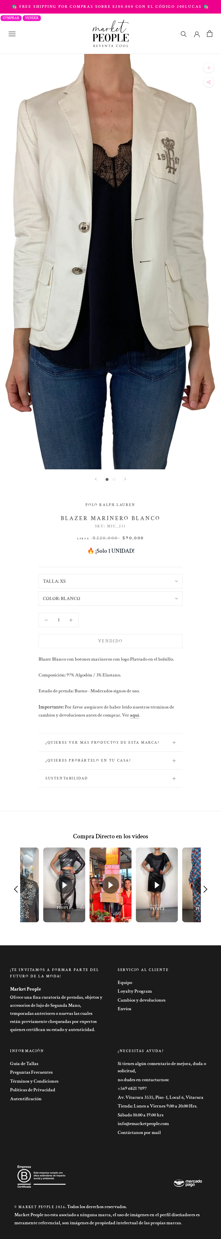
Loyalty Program (135, 991)
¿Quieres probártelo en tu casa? (88, 760)
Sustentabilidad (66, 778)
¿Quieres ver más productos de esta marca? (102, 742)
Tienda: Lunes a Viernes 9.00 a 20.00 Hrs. (157, 1106)
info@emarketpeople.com (143, 1123)
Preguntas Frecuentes (31, 1072)
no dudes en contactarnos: (143, 1080)
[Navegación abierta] (12, 33)
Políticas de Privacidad (32, 1090)
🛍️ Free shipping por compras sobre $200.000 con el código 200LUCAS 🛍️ (110, 6)
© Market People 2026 (39, 1207)
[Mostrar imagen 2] (114, 479)
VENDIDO (110, 641)
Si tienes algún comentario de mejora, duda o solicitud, (162, 1067)
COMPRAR (11, 18)
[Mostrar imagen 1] (107, 479)
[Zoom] (209, 68)
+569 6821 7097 (132, 1088)
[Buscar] (184, 34)
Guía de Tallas (24, 1063)
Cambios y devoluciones (141, 1000)
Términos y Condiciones (34, 1081)
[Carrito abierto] (209, 33)
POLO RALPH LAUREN (110, 505)
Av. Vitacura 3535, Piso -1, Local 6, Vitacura (160, 1097)
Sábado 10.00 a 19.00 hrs (140, 1115)
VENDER (32, 18)
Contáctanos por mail (139, 1132)
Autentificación (26, 1099)
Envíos (124, 1009)
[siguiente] (125, 479)
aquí (134, 715)
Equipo (125, 982)
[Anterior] (96, 479)
